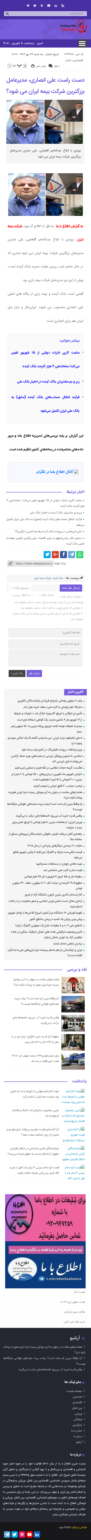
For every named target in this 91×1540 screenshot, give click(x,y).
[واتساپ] (79, 554)
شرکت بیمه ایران (42, 578)
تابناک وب (64, 1527)
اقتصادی (78, 60)
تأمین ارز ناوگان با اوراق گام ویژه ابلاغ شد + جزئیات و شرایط (48, 713)
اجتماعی (77, 1397)
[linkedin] (56, 6)
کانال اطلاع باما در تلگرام (54, 472)
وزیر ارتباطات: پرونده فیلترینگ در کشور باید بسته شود (51, 749)
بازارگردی (77, 1425)
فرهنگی (78, 1419)
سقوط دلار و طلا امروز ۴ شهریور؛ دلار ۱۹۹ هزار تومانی (53, 876)
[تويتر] (35, 6)
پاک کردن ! (17, 673)
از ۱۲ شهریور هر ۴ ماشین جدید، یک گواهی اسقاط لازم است (49, 720)
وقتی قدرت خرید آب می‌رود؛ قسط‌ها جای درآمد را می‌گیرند (49, 816)
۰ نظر (57, 66)
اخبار (68, 60)
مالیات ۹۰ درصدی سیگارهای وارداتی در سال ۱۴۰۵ (54, 845)
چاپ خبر (41, 66)
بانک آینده (58, 578)
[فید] (63, 6)
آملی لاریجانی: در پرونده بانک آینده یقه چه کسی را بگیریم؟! (48, 531)
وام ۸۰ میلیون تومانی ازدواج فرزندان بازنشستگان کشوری (50, 700)
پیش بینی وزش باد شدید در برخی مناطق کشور (56, 919)
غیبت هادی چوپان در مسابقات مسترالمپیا (59, 864)
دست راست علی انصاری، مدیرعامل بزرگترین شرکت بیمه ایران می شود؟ (45, 86)
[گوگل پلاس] (55, 554)
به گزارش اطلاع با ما (69, 226)
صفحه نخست (74, 1391)
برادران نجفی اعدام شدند (67, 943)
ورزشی (78, 1413)
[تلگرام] (28, 6)
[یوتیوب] (49, 6)
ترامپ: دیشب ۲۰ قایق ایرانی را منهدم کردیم (58, 786)
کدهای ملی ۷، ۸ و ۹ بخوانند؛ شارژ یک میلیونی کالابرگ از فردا (48, 925)
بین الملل (77, 1408)
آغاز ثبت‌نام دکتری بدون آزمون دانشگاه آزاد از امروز (53, 894)
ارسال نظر (34, 673)
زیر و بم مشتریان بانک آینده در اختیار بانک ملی (48, 382)
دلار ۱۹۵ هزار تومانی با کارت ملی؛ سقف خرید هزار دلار (53, 707)
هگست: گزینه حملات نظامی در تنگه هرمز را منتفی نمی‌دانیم (48, 768)
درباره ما (78, 1436)
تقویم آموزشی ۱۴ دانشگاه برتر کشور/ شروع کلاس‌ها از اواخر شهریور (45, 913)
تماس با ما (76, 1430)
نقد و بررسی (77, 970)
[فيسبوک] (63, 554)
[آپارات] (42, 6)
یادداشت (79, 1082)
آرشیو (75, 1338)
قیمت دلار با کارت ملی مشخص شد (62, 870)
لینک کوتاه (60, 563)
